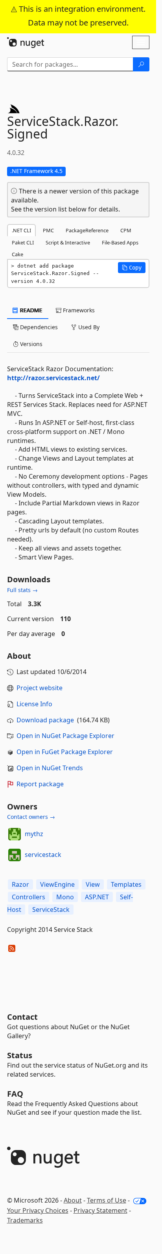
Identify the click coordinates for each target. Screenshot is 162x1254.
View (93, 884)
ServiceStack (51, 909)
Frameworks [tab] (78, 310)
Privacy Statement (100, 1210)
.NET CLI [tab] (21, 230)
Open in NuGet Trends (50, 768)
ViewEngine (57, 884)
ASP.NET (97, 897)
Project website (40, 688)
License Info (34, 704)
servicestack (43, 854)
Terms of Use (106, 1200)
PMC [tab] (48, 230)
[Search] (141, 64)
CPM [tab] (125, 230)
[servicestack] (14, 855)
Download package (45, 720)
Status (19, 1055)
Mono (65, 897)
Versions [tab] (30, 344)
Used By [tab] (88, 327)
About (73, 1200)
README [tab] (30, 310)
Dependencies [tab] (38, 327)
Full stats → (22, 590)
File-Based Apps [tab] (120, 242)
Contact (22, 1017)
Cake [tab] (17, 254)
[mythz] (14, 834)
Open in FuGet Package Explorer (65, 751)
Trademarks (25, 1220)
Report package (40, 784)
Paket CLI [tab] (23, 242)
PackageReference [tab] (87, 230)
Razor (20, 884)
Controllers (28, 897)
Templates (126, 884)
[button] (131, 267)
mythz (34, 833)
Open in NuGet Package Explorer (65, 735)
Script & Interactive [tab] (68, 242)
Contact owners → (31, 816)
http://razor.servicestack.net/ (53, 378)
